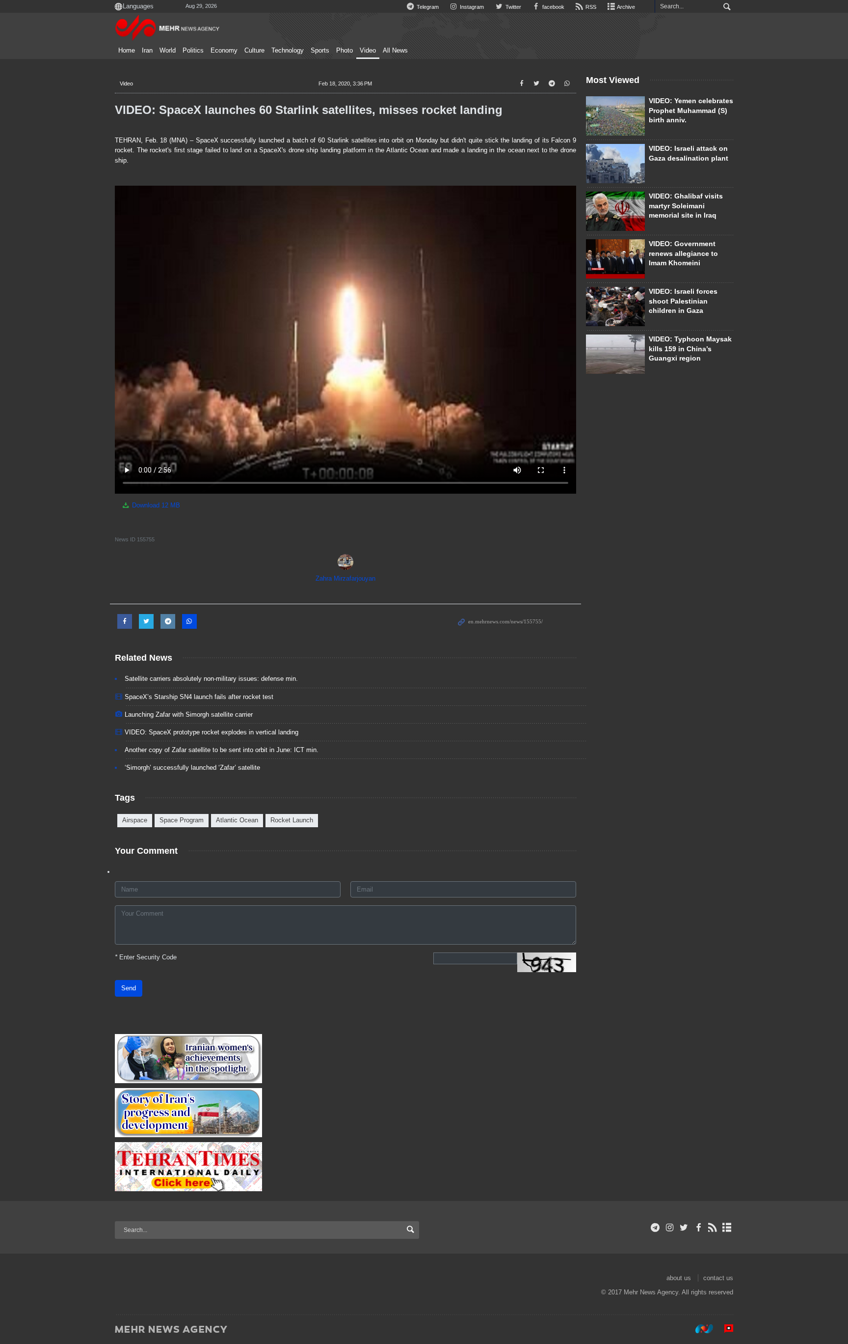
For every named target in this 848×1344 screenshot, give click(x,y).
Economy (224, 50)
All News (395, 50)
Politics (193, 50)
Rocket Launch (291, 820)
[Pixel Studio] (724, 1328)
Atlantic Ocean (237, 820)
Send (128, 988)
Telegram (427, 7)
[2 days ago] (615, 306)
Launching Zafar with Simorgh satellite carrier (189, 714)
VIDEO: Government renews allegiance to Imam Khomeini (683, 253)
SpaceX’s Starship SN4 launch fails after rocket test (199, 696)
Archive (625, 7)
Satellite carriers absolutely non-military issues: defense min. (211, 678)
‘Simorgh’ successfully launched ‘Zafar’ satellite (192, 767)
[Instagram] (669, 1227)
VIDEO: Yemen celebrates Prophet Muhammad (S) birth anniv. (691, 110)
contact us (718, 1278)
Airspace (134, 820)
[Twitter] (684, 1227)
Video (368, 50)
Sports (320, 50)
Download (155, 505)
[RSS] (713, 1227)
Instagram (471, 7)
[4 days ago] (615, 116)
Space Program (181, 820)
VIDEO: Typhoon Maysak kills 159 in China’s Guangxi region (690, 348)
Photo (344, 50)
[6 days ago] (615, 259)
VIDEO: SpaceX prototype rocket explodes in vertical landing (211, 732)
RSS (590, 7)
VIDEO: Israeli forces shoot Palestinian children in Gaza (683, 300)
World (167, 50)
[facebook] (698, 1227)
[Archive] (727, 1227)
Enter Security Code (146, 957)
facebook (552, 7)
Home (126, 50)
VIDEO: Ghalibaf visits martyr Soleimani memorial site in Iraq (686, 205)
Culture (254, 50)
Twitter (512, 7)
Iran (147, 50)
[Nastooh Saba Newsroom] (699, 1328)
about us (678, 1278)
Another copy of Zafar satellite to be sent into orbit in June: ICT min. (221, 750)
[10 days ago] (615, 211)
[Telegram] (655, 1227)
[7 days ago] (615, 354)
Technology (287, 50)
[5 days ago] (615, 163)
